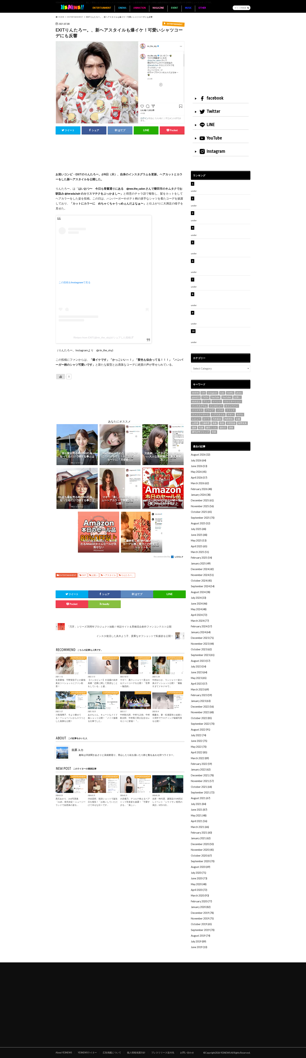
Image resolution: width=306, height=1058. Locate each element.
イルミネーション (232, 401)
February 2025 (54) (201, 557)
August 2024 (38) (200, 592)
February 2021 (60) (201, 832)
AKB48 (195, 392)
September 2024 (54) (202, 586)
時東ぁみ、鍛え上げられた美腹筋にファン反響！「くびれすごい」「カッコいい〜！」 (221, 229)
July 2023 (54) (198, 666)
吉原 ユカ (77, 749)
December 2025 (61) (202, 500)
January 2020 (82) (201, 906)
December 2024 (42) (202, 569)
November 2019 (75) (202, 918)
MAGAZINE (158, 7)
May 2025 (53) (198, 540)
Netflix (230, 392)
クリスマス (197, 410)
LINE (211, 124)
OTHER (202, 7)
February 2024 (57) (201, 626)
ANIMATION (139, 7)
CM (203, 392)
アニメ (206, 401)
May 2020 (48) (198, 884)
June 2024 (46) (199, 603)
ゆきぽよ (196, 401)
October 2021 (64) (201, 786)
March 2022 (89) (200, 758)
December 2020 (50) (202, 844)
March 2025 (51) (200, 551)
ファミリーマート (200, 414)
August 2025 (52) (200, 523)
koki (222, 392)
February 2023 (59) (201, 695)
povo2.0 (196, 397)
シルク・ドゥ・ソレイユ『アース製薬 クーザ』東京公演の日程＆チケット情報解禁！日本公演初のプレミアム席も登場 (222, 298)
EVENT (174, 7)
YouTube (214, 138)
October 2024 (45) (201, 580)
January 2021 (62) (201, 838)
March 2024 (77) (200, 620)
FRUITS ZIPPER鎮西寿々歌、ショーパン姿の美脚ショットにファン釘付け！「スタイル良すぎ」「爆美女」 (222, 264)
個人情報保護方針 (136, 1052)
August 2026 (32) (200, 454)
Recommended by (162, 556)
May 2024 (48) (198, 609)
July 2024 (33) (198, 597)
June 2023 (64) (199, 672)
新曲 (214, 423)
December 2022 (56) (202, 706)
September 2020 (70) (202, 861)
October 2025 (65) (201, 511)
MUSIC (188, 7)
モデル (240, 414)
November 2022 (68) (202, 712)
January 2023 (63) (201, 700)
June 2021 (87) (199, 809)
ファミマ (230, 410)
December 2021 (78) (202, 775)
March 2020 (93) (200, 895)
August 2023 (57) (200, 660)
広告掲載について (112, 1052)
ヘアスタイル (109, 575)
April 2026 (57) (199, 477)
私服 (201, 427)
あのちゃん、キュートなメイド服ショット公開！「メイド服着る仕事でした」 (103, 717)
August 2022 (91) (200, 729)
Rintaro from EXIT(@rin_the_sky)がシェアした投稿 (102, 337)
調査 (231, 427)
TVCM (205, 397)
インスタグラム (199, 406)
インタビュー (216, 406)
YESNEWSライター (87, 1052)
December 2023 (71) (202, 637)
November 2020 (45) (202, 849)
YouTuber (226, 397)
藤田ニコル (211, 427)
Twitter (213, 111)
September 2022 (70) (202, 723)
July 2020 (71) (198, 872)
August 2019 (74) (200, 935)
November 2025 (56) (202, 506)
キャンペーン (231, 406)
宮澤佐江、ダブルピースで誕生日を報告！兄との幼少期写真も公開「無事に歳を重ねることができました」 (222, 316)
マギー (230, 414)
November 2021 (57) (202, 780)
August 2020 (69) (200, 866)
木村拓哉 (231, 423)
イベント (216, 401)
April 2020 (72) (199, 889)
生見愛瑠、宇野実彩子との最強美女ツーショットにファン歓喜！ (70, 683)
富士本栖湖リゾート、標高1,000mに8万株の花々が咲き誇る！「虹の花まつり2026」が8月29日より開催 (223, 246)
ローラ (206, 419)
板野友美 (242, 423)
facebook (215, 98)
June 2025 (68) (199, 534)
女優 (238, 419)
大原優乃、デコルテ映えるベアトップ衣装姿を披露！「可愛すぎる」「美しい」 (135, 801)
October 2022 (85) (201, 718)
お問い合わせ (187, 1052)
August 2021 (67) (200, 798)
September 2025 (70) (202, 517)
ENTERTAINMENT (102, 7)
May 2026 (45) (198, 471)
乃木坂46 (216, 419)
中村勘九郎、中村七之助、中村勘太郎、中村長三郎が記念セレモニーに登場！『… (135, 717)
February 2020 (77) (201, 901)
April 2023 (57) (199, 683)
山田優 (195, 423)
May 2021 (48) (198, 815)
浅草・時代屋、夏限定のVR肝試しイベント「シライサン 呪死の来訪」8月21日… (167, 801)
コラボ (220, 410)
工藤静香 (205, 423)
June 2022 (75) (199, 740)
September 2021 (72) (202, 792)
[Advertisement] (120, 157)
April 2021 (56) (199, 821)
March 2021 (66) (200, 826)
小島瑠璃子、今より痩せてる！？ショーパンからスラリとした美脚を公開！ (70, 717)
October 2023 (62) (201, 649)
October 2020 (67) (201, 855)
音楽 (214, 431)
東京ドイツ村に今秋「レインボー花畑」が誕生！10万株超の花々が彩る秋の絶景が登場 (221, 215)
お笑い (94, 575)
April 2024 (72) (199, 614)
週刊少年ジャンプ (200, 431)
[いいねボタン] (60, 376)
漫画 (194, 427)
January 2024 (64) (201, 632)
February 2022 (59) (201, 763)
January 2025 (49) (201, 563)
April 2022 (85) (199, 752)
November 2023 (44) (202, 643)
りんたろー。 (127, 575)
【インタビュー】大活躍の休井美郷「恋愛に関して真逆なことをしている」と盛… (103, 683)
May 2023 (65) (198, 677)
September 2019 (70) (202, 929)
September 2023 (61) (202, 655)
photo (239, 392)
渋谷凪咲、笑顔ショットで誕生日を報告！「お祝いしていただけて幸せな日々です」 (103, 801)
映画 (222, 423)
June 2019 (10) (199, 947)
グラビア (209, 410)
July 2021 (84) (198, 803)
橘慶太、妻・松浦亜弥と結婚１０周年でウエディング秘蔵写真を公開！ (167, 717)
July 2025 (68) (198, 529)
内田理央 (228, 419)
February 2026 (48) (201, 489)
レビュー (196, 419)
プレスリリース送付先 (162, 1052)
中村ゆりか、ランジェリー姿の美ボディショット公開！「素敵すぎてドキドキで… (167, 683)
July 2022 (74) (198, 735)
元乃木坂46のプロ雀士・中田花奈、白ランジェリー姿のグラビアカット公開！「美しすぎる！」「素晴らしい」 (222, 335)
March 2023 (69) (200, 689)
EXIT (84, 575)
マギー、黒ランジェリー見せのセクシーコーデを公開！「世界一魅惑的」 (135, 683)
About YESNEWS (64, 1052)
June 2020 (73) (199, 878)
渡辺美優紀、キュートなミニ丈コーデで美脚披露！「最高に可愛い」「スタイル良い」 (222, 281)
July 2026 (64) (198, 460)
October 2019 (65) (201, 924)
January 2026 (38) (201, 494)
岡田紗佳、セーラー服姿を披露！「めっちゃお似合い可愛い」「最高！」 (222, 185)
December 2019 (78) (202, 912)
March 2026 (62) (200, 483)
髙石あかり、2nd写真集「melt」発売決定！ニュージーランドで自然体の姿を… (71, 801)
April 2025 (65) (199, 546)
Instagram (216, 151)
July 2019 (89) (198, 941)
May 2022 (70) (198, 746)
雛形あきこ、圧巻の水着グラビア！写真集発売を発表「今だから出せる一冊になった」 (222, 200)
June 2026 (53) (199, 466)
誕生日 (223, 427)
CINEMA (122, 7)
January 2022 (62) (201, 769)
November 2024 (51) (202, 574)
